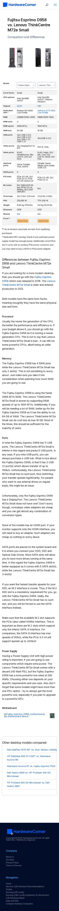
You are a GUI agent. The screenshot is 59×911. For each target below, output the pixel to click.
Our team (10, 860)
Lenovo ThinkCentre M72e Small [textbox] (47, 85)
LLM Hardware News (15, 898)
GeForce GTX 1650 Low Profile (46, 111)
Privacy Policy (12, 862)
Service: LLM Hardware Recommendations (25, 886)
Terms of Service (14, 865)
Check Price (23, 221)
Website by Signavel (25, 840)
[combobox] (26, 85)
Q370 (19, 106)
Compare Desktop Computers (19, 904)
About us (10, 857)
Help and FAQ (12, 901)
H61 (39, 106)
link (18, 214)
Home (8, 883)
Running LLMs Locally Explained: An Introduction (27, 895)
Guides (9, 889)
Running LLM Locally (15, 892)
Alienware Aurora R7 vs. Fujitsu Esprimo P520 (31, 766)
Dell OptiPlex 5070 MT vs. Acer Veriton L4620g (32, 749)
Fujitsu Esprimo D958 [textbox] (26, 85)
